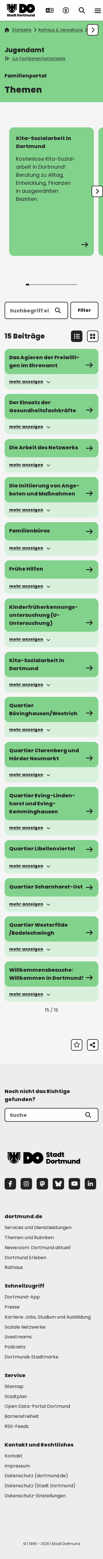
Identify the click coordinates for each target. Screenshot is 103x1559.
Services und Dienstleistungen (38, 1227)
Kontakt (14, 1456)
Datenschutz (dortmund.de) (36, 1475)
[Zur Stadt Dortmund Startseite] (21, 10)
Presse (12, 1307)
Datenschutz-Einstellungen (35, 1496)
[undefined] (97, 191)
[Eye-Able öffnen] (66, 10)
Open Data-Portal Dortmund (37, 1406)
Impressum (17, 1466)
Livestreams (18, 1336)
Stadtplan (16, 1396)
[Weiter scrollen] (92, 30)
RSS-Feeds (17, 1426)
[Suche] (88, 1115)
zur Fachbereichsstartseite (39, 58)
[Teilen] (92, 1045)
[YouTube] (74, 1183)
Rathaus (14, 1267)
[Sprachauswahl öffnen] (50, 10)
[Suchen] (58, 310)
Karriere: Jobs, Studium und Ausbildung (48, 1317)
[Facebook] (10, 1183)
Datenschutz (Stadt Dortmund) (40, 1485)
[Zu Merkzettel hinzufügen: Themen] (76, 1045)
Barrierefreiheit (22, 1416)
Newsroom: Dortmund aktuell (37, 1247)
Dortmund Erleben (25, 1257)
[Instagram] (26, 1183)
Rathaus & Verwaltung (60, 30)
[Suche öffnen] (82, 10)
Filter (84, 310)
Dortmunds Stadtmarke (31, 1357)
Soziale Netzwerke (25, 1327)
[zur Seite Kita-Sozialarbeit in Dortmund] (51, 191)
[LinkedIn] (90, 1183)
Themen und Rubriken (29, 1237)
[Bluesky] (58, 1183)
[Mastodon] (42, 1183)
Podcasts (15, 1347)
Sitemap (14, 1386)
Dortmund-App (22, 1297)
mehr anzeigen (26, 381)
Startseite (21, 30)
